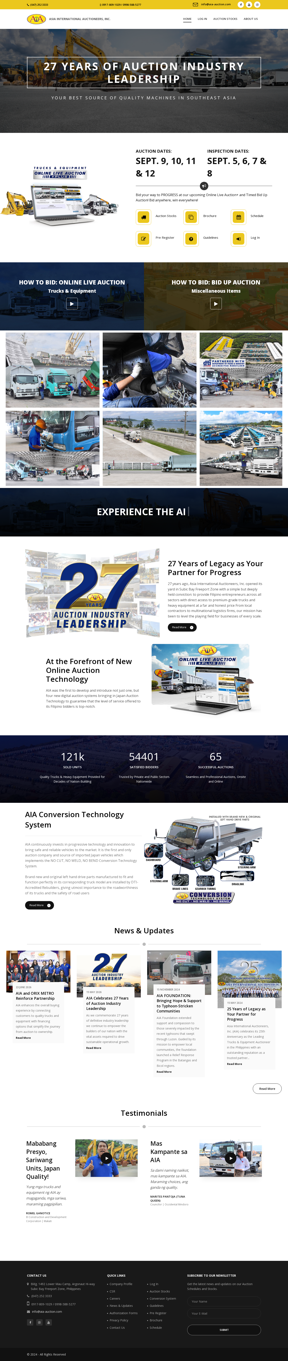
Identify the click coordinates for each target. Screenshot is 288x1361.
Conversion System (163, 1298)
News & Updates (121, 1306)
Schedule (156, 1328)
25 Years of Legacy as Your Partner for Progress (246, 1014)
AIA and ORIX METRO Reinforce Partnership (35, 996)
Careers (115, 1298)
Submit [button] (224, 1330)
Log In (202, 19)
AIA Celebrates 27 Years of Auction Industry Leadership (107, 1003)
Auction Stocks (225, 19)
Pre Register (158, 1313)
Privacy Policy (119, 1320)
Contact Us (117, 1328)
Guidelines (157, 1306)
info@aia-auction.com (216, 4)
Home (187, 19)
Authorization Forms (124, 1313)
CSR (112, 1291)
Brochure (156, 1320)
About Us (251, 19)
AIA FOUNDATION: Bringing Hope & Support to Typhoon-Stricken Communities (179, 1003)
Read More (179, 627)
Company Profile (121, 1284)
